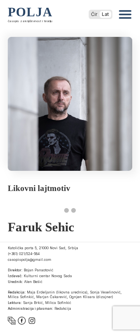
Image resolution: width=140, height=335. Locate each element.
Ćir (94, 14)
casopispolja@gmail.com (29, 259)
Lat (105, 14)
